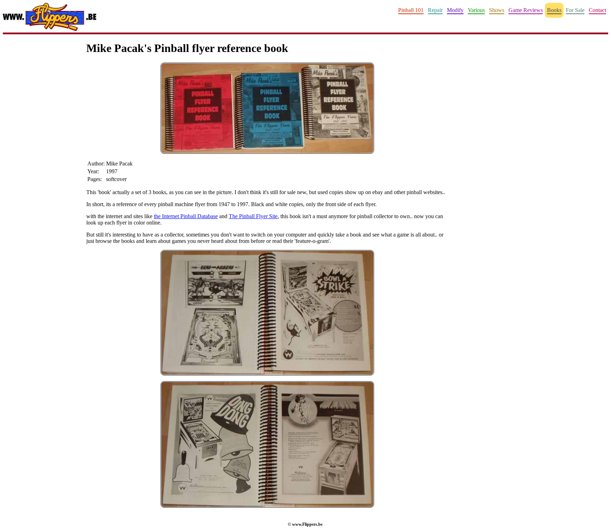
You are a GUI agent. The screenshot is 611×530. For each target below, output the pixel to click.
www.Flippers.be (307, 524)
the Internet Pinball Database (186, 216)
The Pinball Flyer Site (253, 216)
